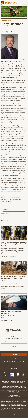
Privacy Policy (4, 405)
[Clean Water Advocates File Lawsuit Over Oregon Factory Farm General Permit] (14, 233)
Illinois (7, 213)
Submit (14, 346)
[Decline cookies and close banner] (26, 401)
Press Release (12, 256)
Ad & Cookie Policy (14, 405)
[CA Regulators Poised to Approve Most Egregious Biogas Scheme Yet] (14, 268)
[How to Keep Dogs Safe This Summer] (14, 302)
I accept (15, 414)
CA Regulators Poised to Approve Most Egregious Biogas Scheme (13, 278)
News (10, 320)
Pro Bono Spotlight (6, 20)
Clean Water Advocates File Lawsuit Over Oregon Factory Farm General (14, 244)
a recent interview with (16, 159)
